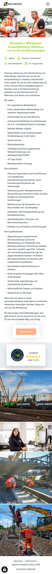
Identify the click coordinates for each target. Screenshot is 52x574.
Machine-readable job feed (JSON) (26, 565)
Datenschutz (30, 561)
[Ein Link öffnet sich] (12, 4)
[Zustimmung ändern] (4, 569)
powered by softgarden (26, 569)
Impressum (18, 561)
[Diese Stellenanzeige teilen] (48, 4)
